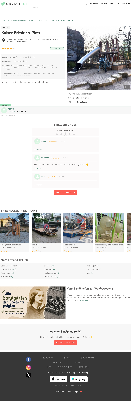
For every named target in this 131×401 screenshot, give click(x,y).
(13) (58, 276)
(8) (98, 265)
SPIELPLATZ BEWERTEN (65, 192)
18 (10, 112)
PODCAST (48, 358)
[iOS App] (58, 381)
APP (111, 4)
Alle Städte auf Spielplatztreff (68, 385)
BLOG (117, 4)
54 (19, 112)
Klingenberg (6, 272)
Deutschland (5, 20)
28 (14, 112)
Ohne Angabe (50, 276)
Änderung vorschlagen (82, 93)
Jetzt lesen (84, 300)
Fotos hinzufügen (79, 101)
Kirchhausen (92, 269)
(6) (99, 269)
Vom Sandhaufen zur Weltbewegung (90, 288)
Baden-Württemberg (20, 20)
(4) (11, 276)
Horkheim (48, 269)
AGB (49, 367)
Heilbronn (34, 20)
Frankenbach (7, 269)
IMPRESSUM (84, 367)
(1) (19, 265)
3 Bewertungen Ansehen (9, 52)
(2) (59, 272)
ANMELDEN (126, 4)
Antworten (38, 149)
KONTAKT (57, 362)
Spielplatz (5, 27)
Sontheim (5, 276)
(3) (14, 269)
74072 (11, 109)
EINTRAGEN (93, 4)
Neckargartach (50, 272)
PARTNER (104, 4)
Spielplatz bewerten (81, 97)
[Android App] (78, 381)
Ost (88, 272)
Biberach (48, 265)
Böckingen (91, 265)
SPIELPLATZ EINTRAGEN (65, 342)
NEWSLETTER (87, 358)
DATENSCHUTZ (65, 367)
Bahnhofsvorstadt (47, 20)
